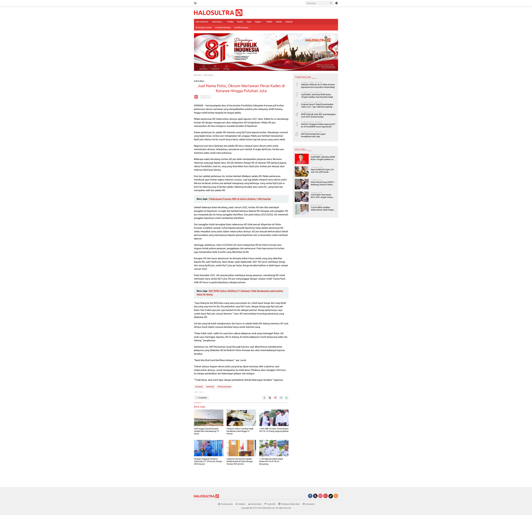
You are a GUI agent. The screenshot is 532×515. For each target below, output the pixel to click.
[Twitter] (315, 496)
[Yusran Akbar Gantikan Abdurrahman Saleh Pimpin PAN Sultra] (302, 209)
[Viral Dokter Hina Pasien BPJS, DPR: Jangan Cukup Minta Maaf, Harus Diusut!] (302, 197)
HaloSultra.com (205, 96)
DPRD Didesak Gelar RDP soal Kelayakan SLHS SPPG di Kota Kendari (318, 115)
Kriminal (289, 22)
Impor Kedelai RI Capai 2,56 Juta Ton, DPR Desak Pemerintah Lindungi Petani (322, 170)
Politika (230, 22)
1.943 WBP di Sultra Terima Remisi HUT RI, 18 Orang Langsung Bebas (274, 430)
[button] (331, 3)
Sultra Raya (217, 22)
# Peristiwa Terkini (204, 27)
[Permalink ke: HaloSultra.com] (196, 97)
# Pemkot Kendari (223, 27)
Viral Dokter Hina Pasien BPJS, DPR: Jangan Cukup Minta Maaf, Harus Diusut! (321, 196)
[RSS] (336, 496)
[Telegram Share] (281, 398)
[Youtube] (325, 496)
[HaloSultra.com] (218, 12)
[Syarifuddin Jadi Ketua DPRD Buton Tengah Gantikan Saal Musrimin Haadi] (302, 159)
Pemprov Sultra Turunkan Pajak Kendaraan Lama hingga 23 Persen (240, 431)
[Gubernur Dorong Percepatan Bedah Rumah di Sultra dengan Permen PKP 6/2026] (241, 448)
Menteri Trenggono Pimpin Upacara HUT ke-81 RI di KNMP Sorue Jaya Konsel (318, 125)
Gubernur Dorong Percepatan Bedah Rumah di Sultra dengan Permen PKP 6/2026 (240, 461)
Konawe (199, 387)
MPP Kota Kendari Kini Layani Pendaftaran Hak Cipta (313, 135)
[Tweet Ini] (270, 398)
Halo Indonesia (202, 22)
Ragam (258, 22)
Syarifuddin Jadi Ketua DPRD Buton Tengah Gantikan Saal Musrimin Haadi (317, 95)
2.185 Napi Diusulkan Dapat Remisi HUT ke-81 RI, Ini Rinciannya (271, 461)
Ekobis (240, 22)
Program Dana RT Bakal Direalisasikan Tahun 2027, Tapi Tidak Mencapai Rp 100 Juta (317, 105)
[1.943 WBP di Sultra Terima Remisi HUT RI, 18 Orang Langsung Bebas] (274, 418)
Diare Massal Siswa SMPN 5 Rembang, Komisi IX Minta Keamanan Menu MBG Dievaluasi (322, 183)
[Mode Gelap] (336, 3)
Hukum (279, 22)
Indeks (269, 22)
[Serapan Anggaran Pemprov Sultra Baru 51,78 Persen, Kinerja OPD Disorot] (208, 448)
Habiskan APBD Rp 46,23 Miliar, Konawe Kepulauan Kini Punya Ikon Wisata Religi (318, 85)
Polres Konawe (224, 387)
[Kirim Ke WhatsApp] (286, 398)
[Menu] (196, 3)
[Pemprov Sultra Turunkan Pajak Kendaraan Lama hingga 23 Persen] (241, 418)
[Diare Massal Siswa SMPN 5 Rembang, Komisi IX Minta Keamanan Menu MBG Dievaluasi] (302, 184)
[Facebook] (310, 496)
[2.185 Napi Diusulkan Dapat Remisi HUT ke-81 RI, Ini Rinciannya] (274, 448)
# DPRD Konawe (241, 27)
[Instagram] (320, 496)
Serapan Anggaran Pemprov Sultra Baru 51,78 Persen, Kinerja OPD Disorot (208, 461)
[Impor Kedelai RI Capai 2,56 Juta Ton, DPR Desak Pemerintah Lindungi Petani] (302, 171)
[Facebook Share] (264, 398)
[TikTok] (330, 496)
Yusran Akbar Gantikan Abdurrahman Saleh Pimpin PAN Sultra (322, 208)
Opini (249, 22)
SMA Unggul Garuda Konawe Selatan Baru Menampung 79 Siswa (206, 431)
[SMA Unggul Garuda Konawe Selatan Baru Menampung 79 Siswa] (208, 418)
